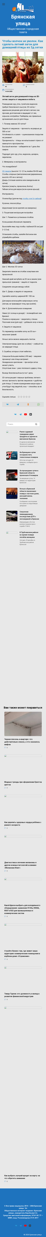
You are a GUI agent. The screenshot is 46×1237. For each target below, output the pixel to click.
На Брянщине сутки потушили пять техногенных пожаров (29, 455)
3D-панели (6, 171)
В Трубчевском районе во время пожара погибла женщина (29, 535)
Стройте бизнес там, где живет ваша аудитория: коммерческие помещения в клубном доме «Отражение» (22, 953)
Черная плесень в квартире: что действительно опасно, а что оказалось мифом (22, 741)
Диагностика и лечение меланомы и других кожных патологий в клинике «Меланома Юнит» (20, 865)
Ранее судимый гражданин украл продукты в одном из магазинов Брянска (28, 435)
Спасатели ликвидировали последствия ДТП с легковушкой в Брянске (29, 515)
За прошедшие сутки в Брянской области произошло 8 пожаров (29, 473)
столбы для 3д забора (31, 199)
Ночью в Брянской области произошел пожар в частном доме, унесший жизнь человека (29, 493)
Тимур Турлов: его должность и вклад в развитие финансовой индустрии (21, 995)
